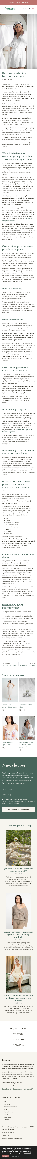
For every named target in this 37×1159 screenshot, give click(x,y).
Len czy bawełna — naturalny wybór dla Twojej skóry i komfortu (18, 934)
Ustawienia (14, 1156)
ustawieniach (27, 1153)
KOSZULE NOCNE (18, 1028)
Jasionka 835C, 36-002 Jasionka (12, 1138)
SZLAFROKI (18, 1034)
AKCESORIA (18, 1044)
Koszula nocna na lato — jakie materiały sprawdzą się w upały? (18, 998)
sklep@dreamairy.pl (8, 1132)
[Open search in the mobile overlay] (26, 9)
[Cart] (22, 9)
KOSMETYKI (18, 1039)
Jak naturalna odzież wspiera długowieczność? (18, 870)
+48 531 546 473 (7, 1135)
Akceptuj (5, 1156)
